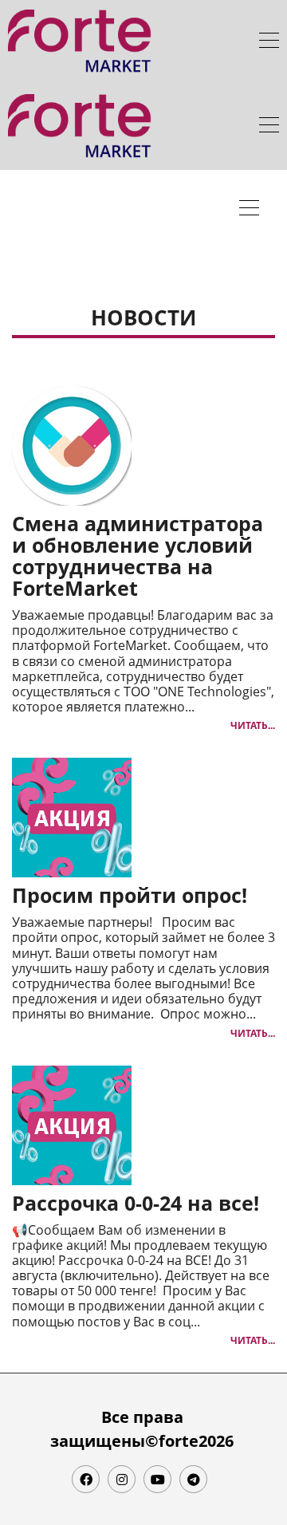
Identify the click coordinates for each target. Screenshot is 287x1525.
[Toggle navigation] (269, 42)
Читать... (252, 725)
